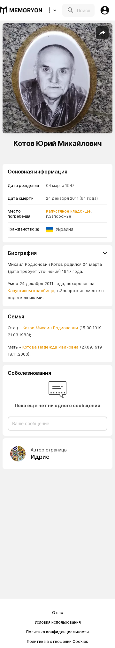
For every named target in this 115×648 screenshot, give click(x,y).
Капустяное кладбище (68, 211)
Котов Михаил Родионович (50, 327)
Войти (105, 10)
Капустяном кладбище (31, 290)
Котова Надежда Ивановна (50, 346)
